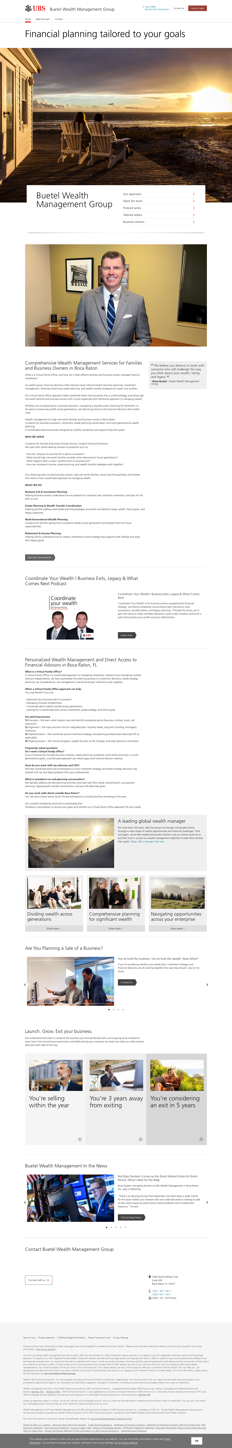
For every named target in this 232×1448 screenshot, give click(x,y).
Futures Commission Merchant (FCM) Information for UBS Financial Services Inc (81, 1431)
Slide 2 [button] (113, 1009)
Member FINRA (53, 1391)
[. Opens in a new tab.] (35, 8)
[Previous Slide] (24, 985)
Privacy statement (46, 1338)
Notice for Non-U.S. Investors (37, 1425)
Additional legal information (71, 1338)
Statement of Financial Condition (129, 1425)
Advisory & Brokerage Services (107, 1428)
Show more (54, 929)
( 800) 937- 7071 (161, 1294)
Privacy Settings (120, 1338)
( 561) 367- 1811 (161, 1290)
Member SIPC (37, 1391)
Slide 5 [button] (125, 1227)
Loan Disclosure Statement (56, 1428)
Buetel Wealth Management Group (82, 9)
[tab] (108, 1009)
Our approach (132, 194)
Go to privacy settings (125, 1442)
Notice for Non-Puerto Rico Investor (69, 1425)
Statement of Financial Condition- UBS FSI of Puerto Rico (173, 1425)
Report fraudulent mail (99, 1338)
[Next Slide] (207, 985)
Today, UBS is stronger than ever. (147, 841)
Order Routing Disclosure (100, 1425)
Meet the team (43, 19)
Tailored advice (132, 215)
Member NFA (144, 1394)
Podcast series (132, 208)
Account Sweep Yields (81, 1428)
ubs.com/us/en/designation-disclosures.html (111, 1418)
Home (28, 19)
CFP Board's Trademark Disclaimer (138, 1428)
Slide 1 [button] (108, 1009)
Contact (59, 19)
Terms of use (29, 1338)
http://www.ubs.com (46, 1349)
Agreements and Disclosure (134, 1431)
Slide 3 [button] (118, 1009)
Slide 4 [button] (123, 1009)
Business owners (133, 222)
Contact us (179, 8)
